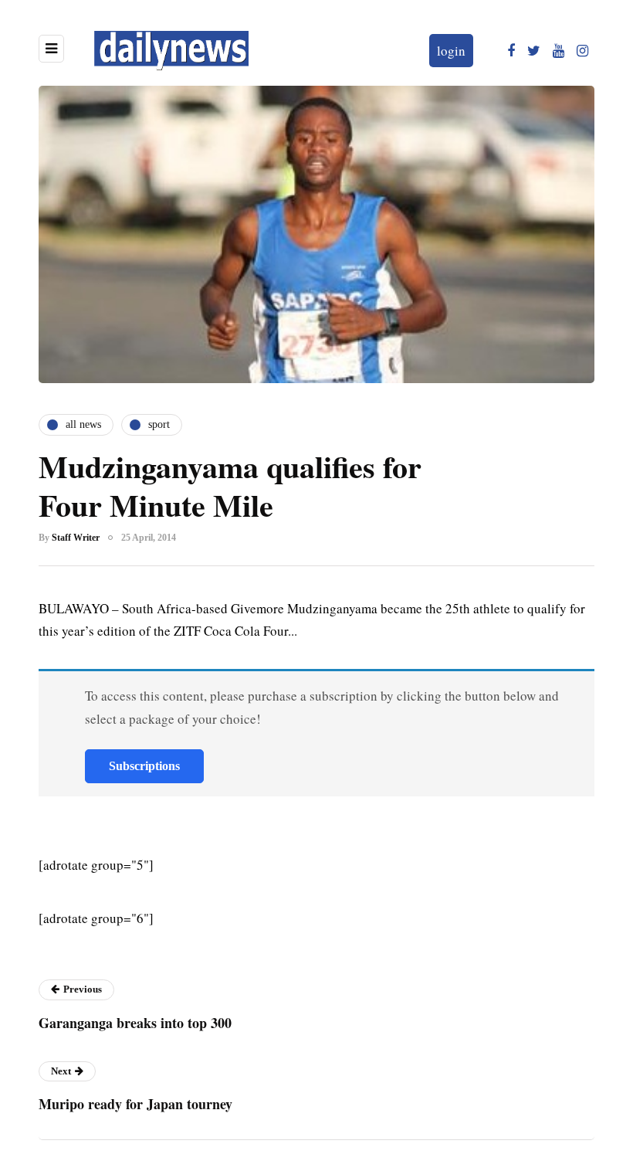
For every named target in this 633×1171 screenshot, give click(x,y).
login (451, 50)
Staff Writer (76, 537)
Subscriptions (144, 765)
